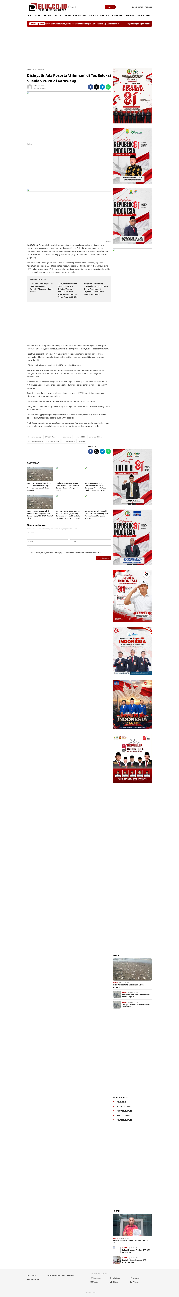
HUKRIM (115, 1238)
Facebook (97, 1278)
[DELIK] (47, 7)
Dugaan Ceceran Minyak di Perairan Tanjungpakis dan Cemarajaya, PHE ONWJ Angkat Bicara (40, 514)
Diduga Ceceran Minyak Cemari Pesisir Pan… (136, 1005)
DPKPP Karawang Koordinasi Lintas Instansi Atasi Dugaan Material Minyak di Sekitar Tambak (39, 486)
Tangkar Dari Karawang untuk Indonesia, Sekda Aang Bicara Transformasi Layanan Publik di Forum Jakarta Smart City (96, 289)
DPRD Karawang (123, 1115)
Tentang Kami (33, 1279)
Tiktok (115, 1282)
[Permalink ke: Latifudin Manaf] (29, 87)
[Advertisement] (89, 47)
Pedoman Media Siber (56, 1276)
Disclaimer (31, 1276)
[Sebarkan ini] (90, 87)
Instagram (136, 1278)
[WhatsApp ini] (108, 87)
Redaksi (70, 1276)
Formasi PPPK (80, 437)
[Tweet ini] (96, 87)
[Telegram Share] (102, 87)
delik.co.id (67, 437)
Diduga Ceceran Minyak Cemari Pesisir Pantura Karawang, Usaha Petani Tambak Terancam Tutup (95, 486)
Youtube (96, 1282)
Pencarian (110, 7)
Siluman (82, 441)
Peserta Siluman (53, 441)
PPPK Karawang (69, 441)
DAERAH (115, 982)
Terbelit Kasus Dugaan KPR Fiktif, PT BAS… (134, 1261)
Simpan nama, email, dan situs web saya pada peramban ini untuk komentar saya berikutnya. (66, 553)
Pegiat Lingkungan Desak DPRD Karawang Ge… (136, 995)
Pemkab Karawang (35, 441)
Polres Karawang (124, 1120)
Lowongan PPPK (95, 437)
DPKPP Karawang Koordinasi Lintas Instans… (128, 986)
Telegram (136, 1282)
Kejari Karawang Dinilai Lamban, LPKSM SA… (130, 1241)
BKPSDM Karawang (52, 437)
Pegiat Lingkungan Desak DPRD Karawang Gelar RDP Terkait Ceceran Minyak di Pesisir (126, 24)
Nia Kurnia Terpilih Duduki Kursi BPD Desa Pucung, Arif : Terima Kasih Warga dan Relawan (97, 514)
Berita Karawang (34, 437)
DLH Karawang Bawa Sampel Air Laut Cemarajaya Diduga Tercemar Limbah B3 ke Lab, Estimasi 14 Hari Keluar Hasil (68, 514)
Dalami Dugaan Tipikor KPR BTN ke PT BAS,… (136, 1251)
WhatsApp (116, 1278)
